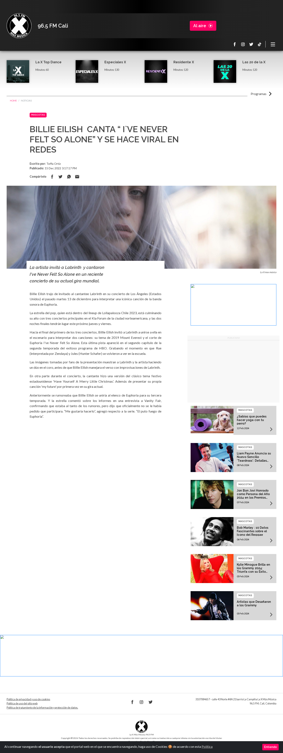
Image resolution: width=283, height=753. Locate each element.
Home (13, 100)
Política (207, 746)
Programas (258, 94)
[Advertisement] (233, 371)
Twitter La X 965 (251, 44)
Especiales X (115, 62)
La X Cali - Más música (19, 25)
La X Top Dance (48, 62)
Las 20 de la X (253, 62)
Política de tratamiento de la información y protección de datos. (42, 707)
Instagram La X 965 (243, 44)
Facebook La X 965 (234, 44)
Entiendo (270, 747)
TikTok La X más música (259, 44)
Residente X (183, 62)
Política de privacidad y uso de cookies (28, 699)
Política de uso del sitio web (22, 703)
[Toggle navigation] (273, 44)
